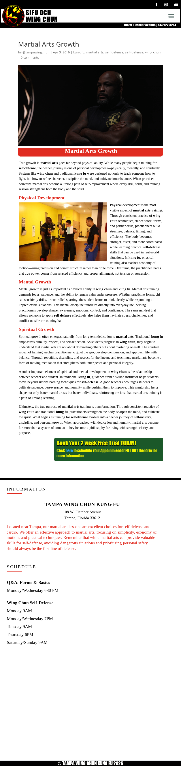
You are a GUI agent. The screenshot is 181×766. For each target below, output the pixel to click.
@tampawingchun (36, 52)
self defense (114, 52)
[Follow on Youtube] (176, 4)
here (69, 450)
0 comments (30, 57)
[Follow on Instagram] (166, 4)
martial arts (95, 52)
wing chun (153, 52)
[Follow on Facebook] (156, 4)
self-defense (134, 52)
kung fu (79, 52)
